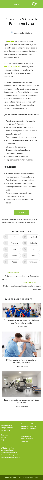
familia (34, 220)
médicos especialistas (12, 67)
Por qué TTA (5, 430)
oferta (17, 222)
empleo (19, 220)
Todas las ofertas (27, 439)
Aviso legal (24, 441)
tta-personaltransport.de (9, 455)
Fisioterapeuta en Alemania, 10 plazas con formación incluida (21, 321)
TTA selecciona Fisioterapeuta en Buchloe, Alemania (21, 361)
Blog (2, 440)
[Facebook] (13, 465)
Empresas (4, 435)
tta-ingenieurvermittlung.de (10, 457)
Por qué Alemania (7, 428)
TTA (9, 41)
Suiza (22, 222)
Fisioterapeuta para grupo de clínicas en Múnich (21, 401)
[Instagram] (18, 465)
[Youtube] (36, 465)
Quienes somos (6, 425)
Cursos (3, 437)
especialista (27, 220)
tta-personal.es (6, 450)
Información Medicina (28, 426)
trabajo (27, 222)
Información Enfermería (29, 429)
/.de (13, 450)
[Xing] (30, 465)
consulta (13, 220)
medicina (11, 222)
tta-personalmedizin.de (9, 452)
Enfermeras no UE (27, 424)
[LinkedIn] (24, 465)
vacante (33, 222)
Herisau (5, 222)
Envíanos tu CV (26, 436)
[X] (7, 465)
